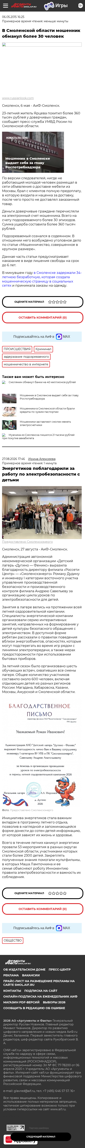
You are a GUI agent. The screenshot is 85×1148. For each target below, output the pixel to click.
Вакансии (31, 975)
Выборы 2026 (54, 1002)
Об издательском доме (24, 969)
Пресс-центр (60, 969)
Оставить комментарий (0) (43, 317)
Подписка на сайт (40, 991)
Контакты (12, 991)
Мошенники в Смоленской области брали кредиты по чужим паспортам (47, 410)
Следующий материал (40, 1136)
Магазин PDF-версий (21, 1002)
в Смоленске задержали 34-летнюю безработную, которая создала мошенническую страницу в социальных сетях (42, 279)
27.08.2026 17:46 (13, 459)
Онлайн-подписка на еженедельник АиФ (40, 996)
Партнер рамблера (39, 1128)
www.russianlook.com (18, 98)
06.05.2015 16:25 (13, 17)
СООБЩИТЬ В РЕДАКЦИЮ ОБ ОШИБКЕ (34, 1008)
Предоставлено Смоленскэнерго (27, 542)
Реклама (11, 975)
